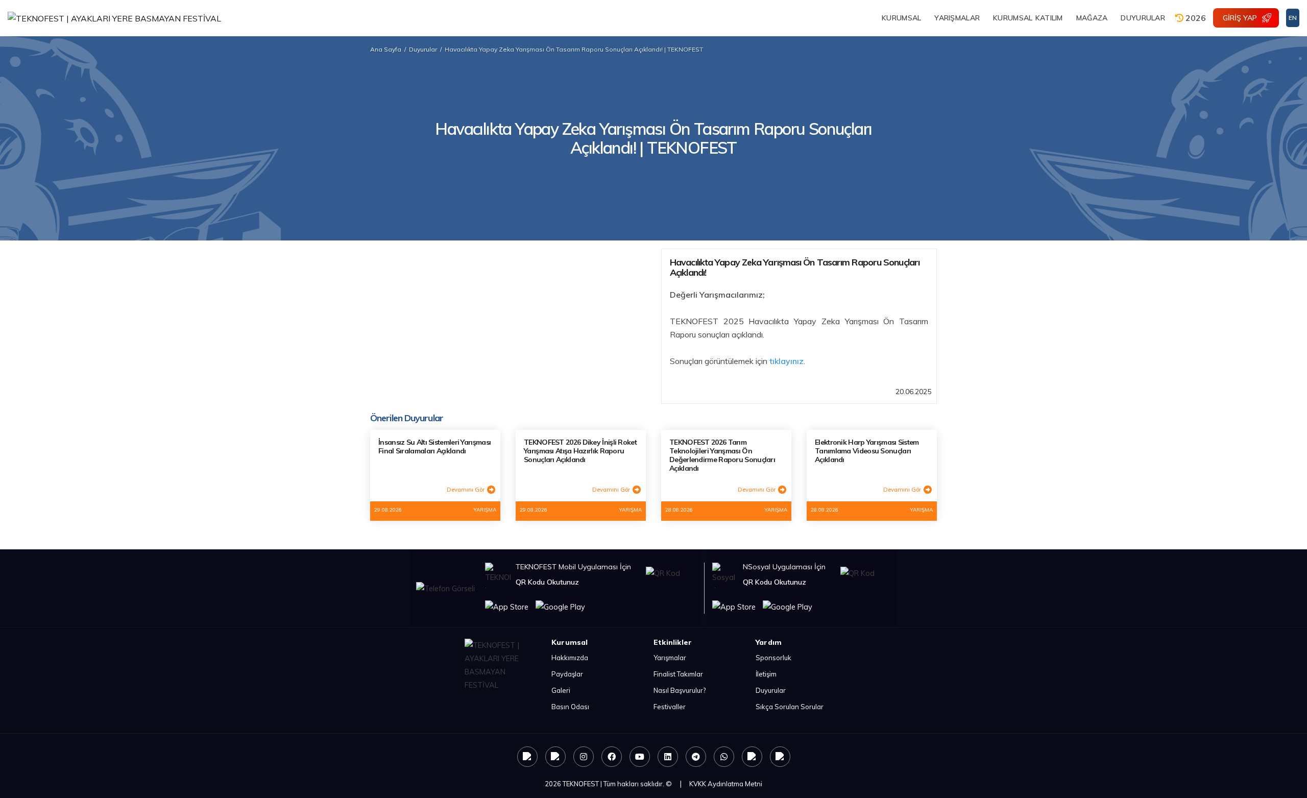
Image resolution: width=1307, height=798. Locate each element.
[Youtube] (640, 756)
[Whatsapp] (724, 756)
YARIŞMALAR (957, 17)
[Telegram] (696, 756)
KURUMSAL (901, 17)
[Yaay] (752, 756)
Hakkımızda (569, 658)
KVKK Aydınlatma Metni (725, 784)
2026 (1194, 18)
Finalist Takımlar (678, 674)
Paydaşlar (567, 674)
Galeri (560, 690)
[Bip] (780, 756)
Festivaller (670, 707)
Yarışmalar (670, 658)
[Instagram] (583, 756)
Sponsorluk (773, 658)
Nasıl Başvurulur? (680, 690)
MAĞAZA (1092, 17)
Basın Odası (570, 707)
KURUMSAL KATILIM (1028, 17)
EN (1293, 17)
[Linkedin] (668, 756)
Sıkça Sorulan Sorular (790, 707)
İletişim (766, 674)
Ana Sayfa (385, 49)
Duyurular (423, 49)
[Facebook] (611, 756)
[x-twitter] (555, 756)
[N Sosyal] (527, 756)
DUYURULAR (1143, 17)
